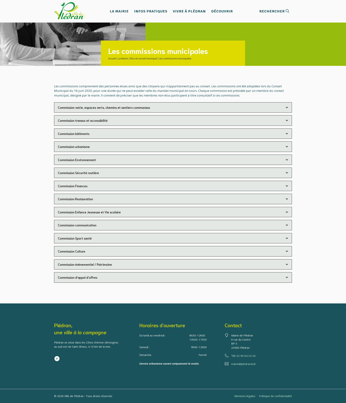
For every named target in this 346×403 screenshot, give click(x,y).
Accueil (112, 58)
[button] (274, 11)
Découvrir (222, 11)
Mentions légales (244, 396)
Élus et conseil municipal (143, 58)
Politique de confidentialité (275, 396)
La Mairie (119, 11)
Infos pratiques (150, 11)
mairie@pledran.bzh (243, 364)
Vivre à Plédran (189, 11)
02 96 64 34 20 (246, 356)
